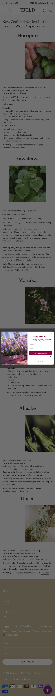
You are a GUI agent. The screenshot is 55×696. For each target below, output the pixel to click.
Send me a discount (41, 353)
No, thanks (40, 361)
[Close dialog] (52, 333)
